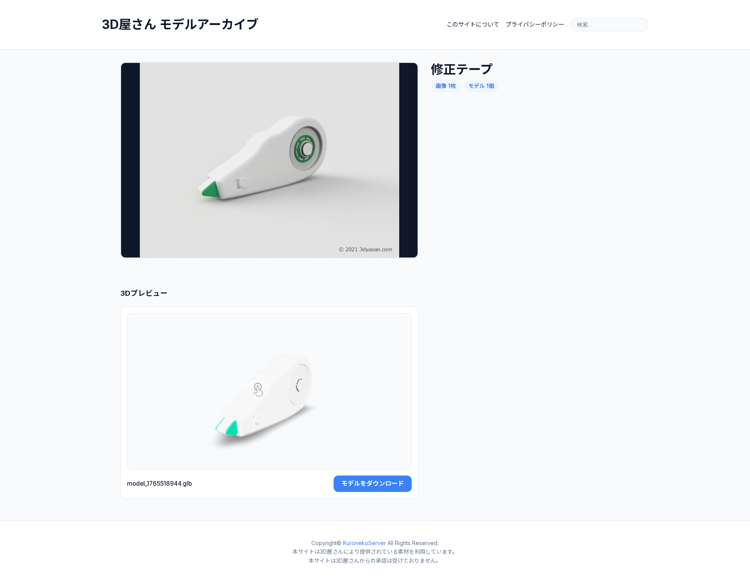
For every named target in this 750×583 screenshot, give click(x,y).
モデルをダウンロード (372, 483)
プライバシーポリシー (534, 24)
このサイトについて (472, 24)
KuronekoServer (364, 543)
